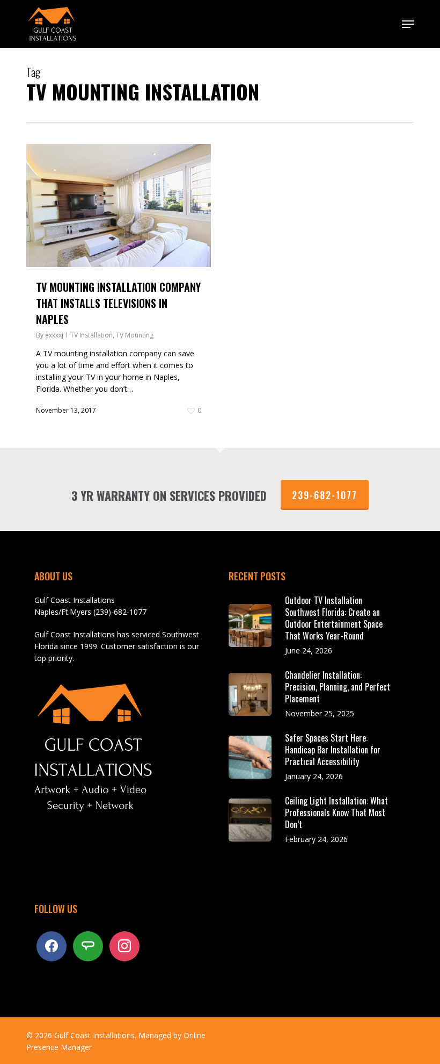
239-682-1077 (324, 495)
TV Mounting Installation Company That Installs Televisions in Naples (118, 303)
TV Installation (91, 335)
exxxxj (54, 335)
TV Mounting (134, 335)
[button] (408, 24)
